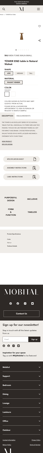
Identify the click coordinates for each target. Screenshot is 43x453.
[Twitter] (18, 346)
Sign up (34, 339)
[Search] (4, 9)
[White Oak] (13, 94)
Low (9, 73)
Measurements (23, 116)
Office (5, 421)
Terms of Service (35, 445)
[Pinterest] (4, 346)
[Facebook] (8, 346)
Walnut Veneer (13, 82)
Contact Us (21, 313)
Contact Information (9, 440)
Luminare (7, 412)
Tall (30, 73)
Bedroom (7, 385)
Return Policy (7, 445)
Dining (5, 394)
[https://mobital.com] (21, 294)
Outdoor (7, 430)
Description (7, 116)
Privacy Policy (36, 440)
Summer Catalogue (21, 3)
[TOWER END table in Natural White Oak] (14, 97)
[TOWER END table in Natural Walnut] (8, 97)
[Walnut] (7, 94)
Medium (20, 73)
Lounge (6, 403)
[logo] (21, 9)
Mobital (6, 367)
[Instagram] (13, 346)
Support (6, 376)
